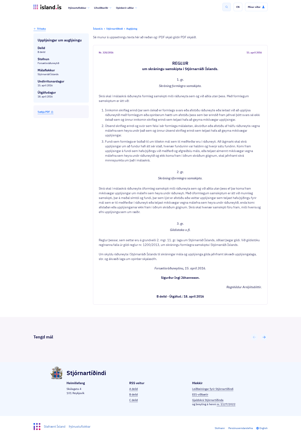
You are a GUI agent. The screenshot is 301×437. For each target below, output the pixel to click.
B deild (133, 394)
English (264, 428)
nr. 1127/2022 (226, 404)
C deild (133, 400)
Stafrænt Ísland (54, 426)
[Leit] (226, 7)
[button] (238, 7)
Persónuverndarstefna (240, 428)
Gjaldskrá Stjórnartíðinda (207, 400)
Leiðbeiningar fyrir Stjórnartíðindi (212, 389)
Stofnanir (220, 428)
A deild (133, 389)
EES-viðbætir (200, 394)
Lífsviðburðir (101, 7)
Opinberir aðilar (125, 7)
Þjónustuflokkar (77, 7)
